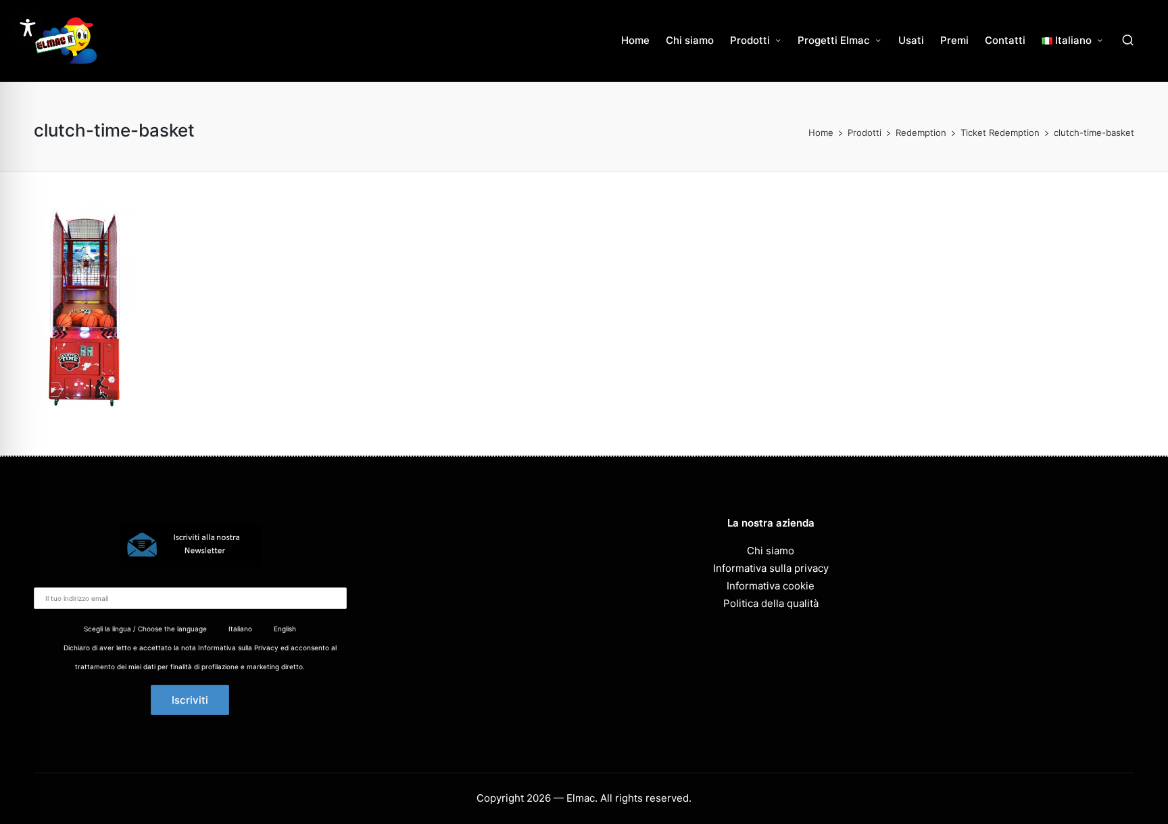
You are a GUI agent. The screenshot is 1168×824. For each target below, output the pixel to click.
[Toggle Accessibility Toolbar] (27, 27)
